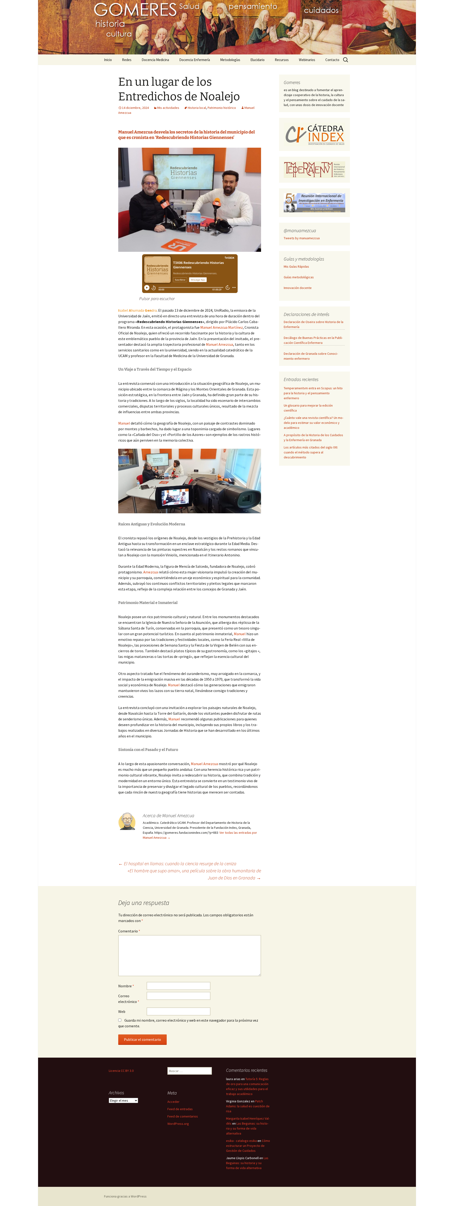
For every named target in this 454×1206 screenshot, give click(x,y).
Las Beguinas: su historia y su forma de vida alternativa (247, 1128)
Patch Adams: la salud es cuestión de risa (248, 1106)
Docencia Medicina (155, 60)
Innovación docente (298, 288)
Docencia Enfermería (194, 60)
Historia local (197, 108)
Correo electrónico (128, 998)
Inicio (108, 60)
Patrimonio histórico (222, 108)
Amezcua (151, 572)
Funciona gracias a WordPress (125, 1196)
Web (121, 1011)
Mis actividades (168, 108)
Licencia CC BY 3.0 (121, 1071)
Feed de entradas (180, 1109)
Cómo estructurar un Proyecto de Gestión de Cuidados (248, 1146)
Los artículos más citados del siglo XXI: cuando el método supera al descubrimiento (311, 452)
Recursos (282, 60)
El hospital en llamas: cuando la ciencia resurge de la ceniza (177, 863)
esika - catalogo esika (241, 1141)
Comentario (129, 931)
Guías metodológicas (299, 277)
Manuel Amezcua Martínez (221, 327)
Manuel (124, 423)
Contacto (332, 60)
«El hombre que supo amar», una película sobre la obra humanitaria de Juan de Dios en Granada (194, 874)
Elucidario (257, 60)
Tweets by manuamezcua (302, 238)
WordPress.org (178, 1124)
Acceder (173, 1102)
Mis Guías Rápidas (296, 266)
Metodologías (230, 60)
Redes (126, 60)
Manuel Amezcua (219, 344)
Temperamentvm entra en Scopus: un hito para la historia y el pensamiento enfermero (313, 393)
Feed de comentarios (182, 1116)
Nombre (126, 986)
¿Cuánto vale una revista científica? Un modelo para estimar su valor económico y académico (313, 423)
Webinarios (307, 60)
